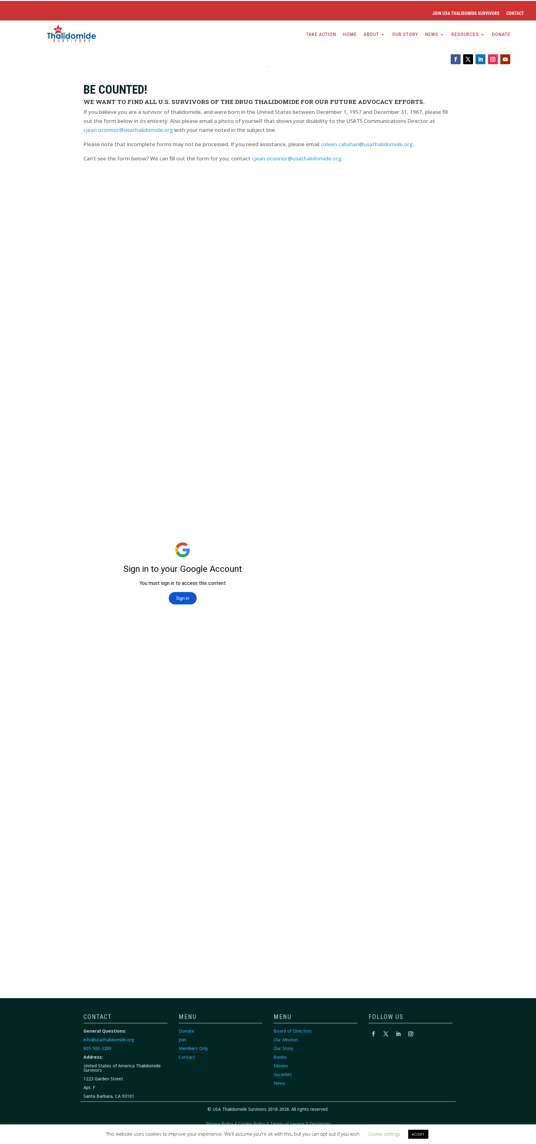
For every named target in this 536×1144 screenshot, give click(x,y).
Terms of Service (287, 1124)
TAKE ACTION (321, 34)
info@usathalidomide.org (108, 1040)
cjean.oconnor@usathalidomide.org (128, 129)
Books (280, 1057)
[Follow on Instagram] (493, 59)
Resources (465, 34)
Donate (501, 34)
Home (350, 34)
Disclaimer (319, 1124)
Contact (515, 13)
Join (182, 1040)
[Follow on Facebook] (456, 59)
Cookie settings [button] (384, 1134)
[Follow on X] (468, 59)
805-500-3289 (97, 1048)
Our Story (405, 34)
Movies (281, 1066)
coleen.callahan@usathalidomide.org (367, 144)
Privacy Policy (219, 1124)
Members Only (193, 1048)
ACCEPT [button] (418, 1134)
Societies (283, 1074)
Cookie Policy (251, 1124)
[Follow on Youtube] (505, 59)
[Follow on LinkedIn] (480, 59)
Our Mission (286, 1040)
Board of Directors (293, 1031)
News (431, 34)
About (371, 34)
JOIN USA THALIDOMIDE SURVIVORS (465, 13)
